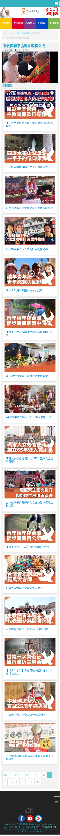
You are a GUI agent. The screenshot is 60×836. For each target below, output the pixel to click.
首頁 (17, 33)
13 (32, 775)
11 (21, 775)
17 (5, 781)
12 (27, 775)
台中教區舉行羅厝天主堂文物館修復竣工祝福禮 (29, 503)
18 (11, 781)
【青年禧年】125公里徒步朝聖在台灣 (27, 547)
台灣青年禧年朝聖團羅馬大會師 (24, 588)
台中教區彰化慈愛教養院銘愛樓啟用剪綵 (29, 208)
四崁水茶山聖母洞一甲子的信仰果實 (27, 167)
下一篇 (29, 781)
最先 (6, 775)
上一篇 (14, 775)
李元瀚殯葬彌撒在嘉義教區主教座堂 (27, 376)
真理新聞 (18, 23)
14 (38, 775)
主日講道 (54, 23)
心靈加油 (30, 23)
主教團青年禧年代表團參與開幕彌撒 (27, 629)
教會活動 (6, 23)
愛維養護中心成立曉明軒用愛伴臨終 (27, 249)
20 (22, 781)
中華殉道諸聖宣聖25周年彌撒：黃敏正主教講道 (29, 757)
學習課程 (42, 23)
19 (16, 781)
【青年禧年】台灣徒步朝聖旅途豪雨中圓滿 (29, 333)
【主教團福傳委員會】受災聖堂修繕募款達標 (29, 124)
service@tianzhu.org (45, 826)
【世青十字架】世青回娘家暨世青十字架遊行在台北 (29, 671)
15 (44, 775)
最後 (38, 781)
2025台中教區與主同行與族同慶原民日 (28, 417)
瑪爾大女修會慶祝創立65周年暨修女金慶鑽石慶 (29, 459)
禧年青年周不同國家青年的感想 (24, 290)
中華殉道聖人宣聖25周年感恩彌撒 (25, 714)
